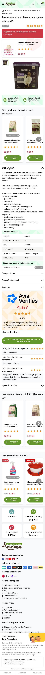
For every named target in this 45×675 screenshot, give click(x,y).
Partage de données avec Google (15, 662)
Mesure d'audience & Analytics (14, 664)
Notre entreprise (10, 581)
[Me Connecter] (37, 4)
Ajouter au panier (14, 158)
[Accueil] (3, 11)
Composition (8, 273)
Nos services (8, 603)
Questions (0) (9, 385)
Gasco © (5, 26)
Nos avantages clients (13, 622)
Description (8, 168)
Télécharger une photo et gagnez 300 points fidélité (23, 340)
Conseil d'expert (10, 280)
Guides (7, 618)
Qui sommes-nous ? (12, 585)
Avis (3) (6, 287)
